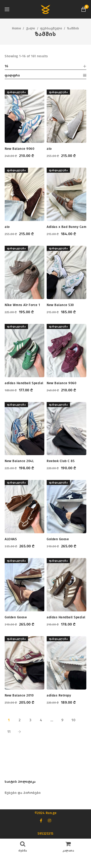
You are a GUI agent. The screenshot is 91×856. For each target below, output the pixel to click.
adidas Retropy (59, 695)
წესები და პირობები (23, 793)
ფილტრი (12, 75)
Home (16, 28)
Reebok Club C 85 (60, 461)
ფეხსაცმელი (51, 28)
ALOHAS (11, 539)
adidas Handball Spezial (24, 383)
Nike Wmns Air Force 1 (22, 305)
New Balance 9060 (19, 149)
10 (73, 720)
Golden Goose (58, 539)
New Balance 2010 (19, 695)
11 (9, 731)
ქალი (30, 28)
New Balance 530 (60, 305)
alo (49, 149)
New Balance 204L (19, 461)
